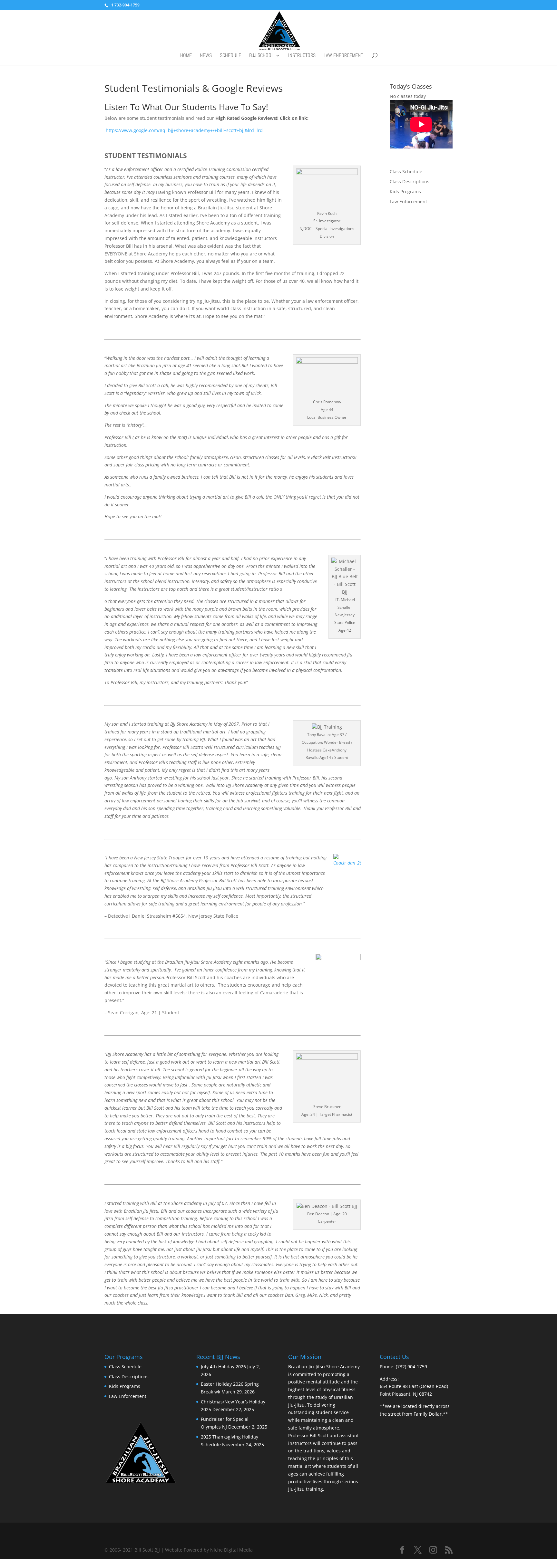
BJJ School (261, 56)
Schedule (230, 56)
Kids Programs (405, 191)
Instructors (302, 56)
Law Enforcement (343, 56)
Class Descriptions (409, 181)
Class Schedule (406, 171)
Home (186, 56)
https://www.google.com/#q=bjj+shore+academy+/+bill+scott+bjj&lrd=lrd (183, 130)
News (206, 56)
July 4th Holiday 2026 (223, 1366)
